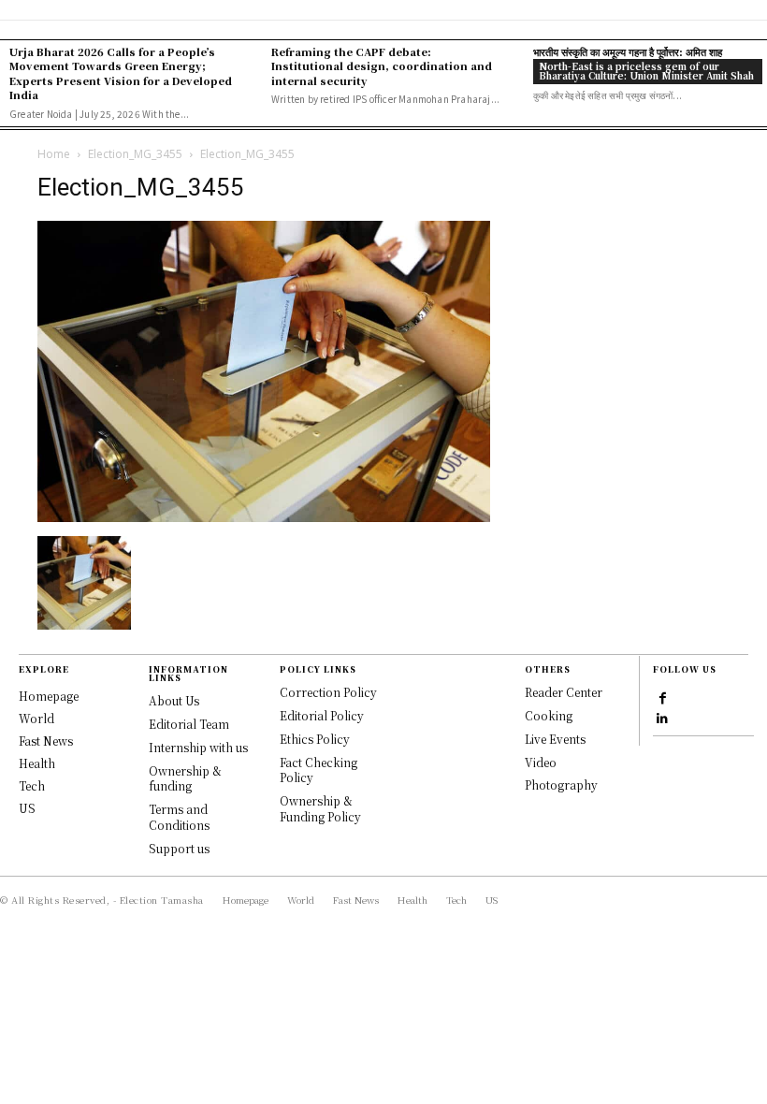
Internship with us (198, 747)
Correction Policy (328, 692)
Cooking (548, 715)
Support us (179, 848)
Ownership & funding (185, 778)
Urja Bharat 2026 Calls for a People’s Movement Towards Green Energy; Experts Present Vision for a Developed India (120, 73)
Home (53, 154)
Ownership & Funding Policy (320, 808)
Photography (561, 784)
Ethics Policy (315, 739)
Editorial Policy (322, 715)
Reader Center (563, 692)
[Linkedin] (662, 717)
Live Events (555, 739)
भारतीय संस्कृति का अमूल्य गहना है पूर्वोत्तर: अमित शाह (627, 51)
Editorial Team (189, 724)
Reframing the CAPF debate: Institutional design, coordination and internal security (381, 66)
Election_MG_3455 (135, 154)
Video (541, 762)
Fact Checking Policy (318, 770)
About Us (174, 700)
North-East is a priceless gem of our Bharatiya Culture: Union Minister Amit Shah (646, 70)
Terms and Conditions (179, 817)
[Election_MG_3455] (263, 517)
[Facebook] (662, 697)
